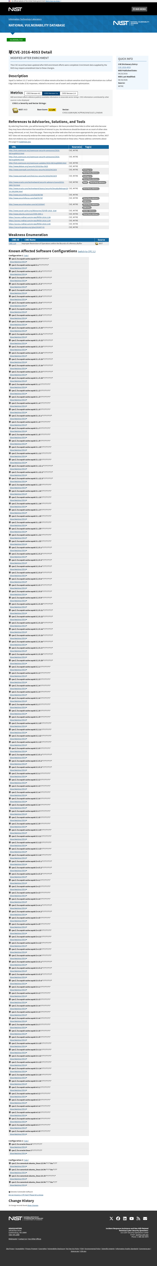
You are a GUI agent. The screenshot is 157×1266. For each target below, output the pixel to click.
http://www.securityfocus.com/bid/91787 (26, 198)
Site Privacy (10, 1249)
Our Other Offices (34, 1239)
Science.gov (75, 1251)
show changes (32, 1205)
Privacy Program (32, 1249)
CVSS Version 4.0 (33, 93)
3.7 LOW (52, 110)
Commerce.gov (144, 1249)
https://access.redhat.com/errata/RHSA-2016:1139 (30, 220)
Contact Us (22, 1239)
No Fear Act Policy (72, 1249)
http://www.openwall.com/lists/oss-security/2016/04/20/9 (33, 176)
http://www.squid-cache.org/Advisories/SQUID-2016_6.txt (32, 210)
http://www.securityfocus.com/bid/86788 (26, 195)
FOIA (82, 1249)
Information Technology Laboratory (25, 19)
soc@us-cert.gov (142, 1235)
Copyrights (43, 1249)
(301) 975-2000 (14, 1235)
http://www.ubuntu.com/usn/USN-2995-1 (26, 214)
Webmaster (13, 1239)
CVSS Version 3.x (51, 93)
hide (26, 256)
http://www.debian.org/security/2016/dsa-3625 (28, 166)
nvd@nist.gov (25, 142)
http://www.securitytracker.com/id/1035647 (27, 204)
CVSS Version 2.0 (69, 93)
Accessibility (20, 1249)
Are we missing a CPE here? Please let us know (26, 1195)
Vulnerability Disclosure (56, 1249)
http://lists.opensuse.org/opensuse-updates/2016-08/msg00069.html (37, 163)
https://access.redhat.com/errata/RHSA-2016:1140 (30, 224)
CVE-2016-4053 (124, 67)
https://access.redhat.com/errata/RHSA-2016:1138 (30, 217)
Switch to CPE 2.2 (87, 251)
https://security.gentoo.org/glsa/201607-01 (27, 227)
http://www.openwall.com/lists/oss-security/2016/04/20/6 (33, 169)
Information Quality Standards (127, 1249)
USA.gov (83, 1251)
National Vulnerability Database (37, 25)
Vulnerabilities (16, 40)
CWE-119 (12, 243)
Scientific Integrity (108, 1249)
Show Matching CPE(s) (18, 262)
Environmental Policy (93, 1249)
